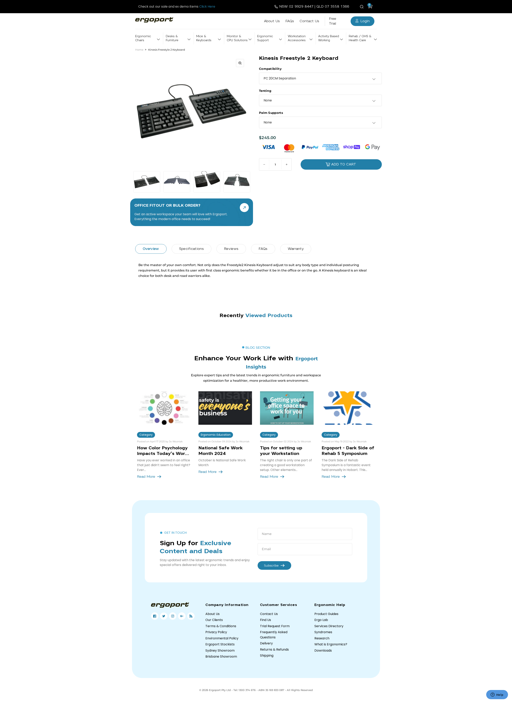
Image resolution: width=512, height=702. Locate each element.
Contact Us (309, 21)
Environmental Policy (221, 638)
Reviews (231, 249)
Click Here (207, 6)
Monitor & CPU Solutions (237, 38)
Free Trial (332, 21)
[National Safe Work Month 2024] (225, 408)
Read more (146, 477)
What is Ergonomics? (330, 644)
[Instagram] (172, 616)
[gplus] (181, 616)
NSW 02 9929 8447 (296, 6)
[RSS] (190, 616)
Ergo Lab (321, 620)
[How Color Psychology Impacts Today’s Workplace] (164, 408)
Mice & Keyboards (203, 38)
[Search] (362, 6)
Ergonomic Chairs (143, 38)
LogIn (365, 21)
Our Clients (214, 620)
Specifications (191, 249)
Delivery (266, 643)
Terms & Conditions (220, 626)
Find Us (265, 620)
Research (321, 638)
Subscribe (271, 565)
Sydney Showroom (220, 650)
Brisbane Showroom (221, 656)
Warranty (296, 249)
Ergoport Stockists (220, 644)
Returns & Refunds (274, 649)
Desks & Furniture (172, 38)
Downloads (323, 650)
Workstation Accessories (297, 38)
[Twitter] (163, 616)
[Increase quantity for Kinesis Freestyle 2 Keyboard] (286, 164)
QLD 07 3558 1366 (332, 6)
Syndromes (323, 632)
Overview (151, 249)
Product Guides (326, 614)
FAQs (289, 21)
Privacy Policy (216, 632)
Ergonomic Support (265, 38)
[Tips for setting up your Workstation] (287, 408)
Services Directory (328, 626)
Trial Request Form (275, 626)
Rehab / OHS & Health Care (360, 38)
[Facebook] (154, 616)
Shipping (266, 655)
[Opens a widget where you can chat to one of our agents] (497, 695)
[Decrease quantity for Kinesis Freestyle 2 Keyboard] (264, 164)
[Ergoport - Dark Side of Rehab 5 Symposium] (348, 408)
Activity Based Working (328, 38)
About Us (272, 21)
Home (139, 49)
